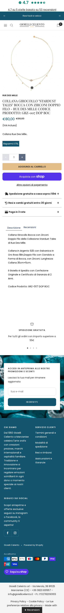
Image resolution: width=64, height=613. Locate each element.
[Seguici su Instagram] (15, 533)
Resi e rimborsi (43, 452)
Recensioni (30, 227)
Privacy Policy (18, 601)
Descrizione (14, 227)
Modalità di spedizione (41, 444)
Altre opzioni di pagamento (32, 184)
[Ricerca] (11, 25)
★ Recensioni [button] (32, 610)
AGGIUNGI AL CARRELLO (32, 166)
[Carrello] (58, 25)
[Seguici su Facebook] (7, 533)
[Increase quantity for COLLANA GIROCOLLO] (22, 157)
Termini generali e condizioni (45, 434)
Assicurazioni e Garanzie (43, 460)
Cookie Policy (36, 601)
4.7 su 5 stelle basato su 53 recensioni (32, 10)
